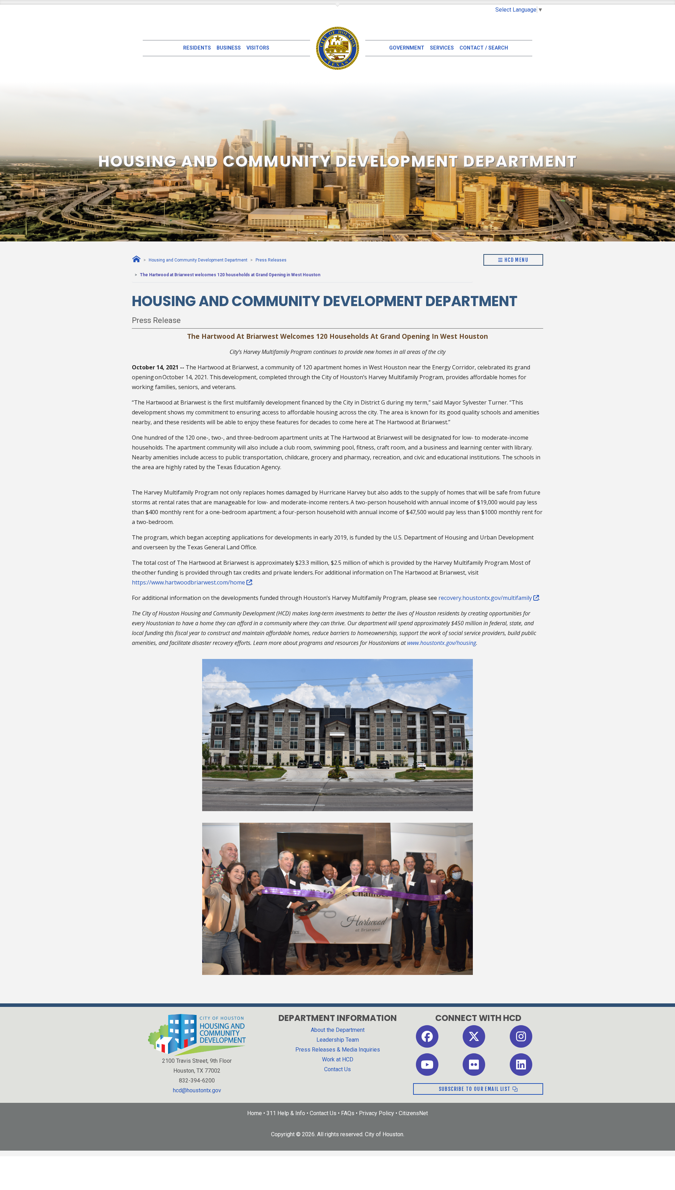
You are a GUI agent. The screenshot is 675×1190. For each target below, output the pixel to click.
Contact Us (337, 1069)
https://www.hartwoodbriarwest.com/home (189, 582)
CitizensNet (413, 1113)
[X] (474, 1036)
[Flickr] (474, 1064)
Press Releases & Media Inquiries (337, 1049)
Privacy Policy (376, 1113)
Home (254, 1113)
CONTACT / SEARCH (483, 48)
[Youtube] (427, 1064)
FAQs (347, 1113)
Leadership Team (337, 1039)
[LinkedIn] (521, 1064)
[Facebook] (427, 1036)
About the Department (338, 1030)
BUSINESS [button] (229, 48)
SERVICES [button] (442, 48)
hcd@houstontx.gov (197, 1090)
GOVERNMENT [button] (406, 48)
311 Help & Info (285, 1113)
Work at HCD (337, 1059)
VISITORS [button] (257, 48)
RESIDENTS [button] (197, 48)
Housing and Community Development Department (198, 260)
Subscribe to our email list (475, 1089)
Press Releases (271, 260)
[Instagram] (521, 1036)
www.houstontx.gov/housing (441, 643)
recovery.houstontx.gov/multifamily (485, 598)
